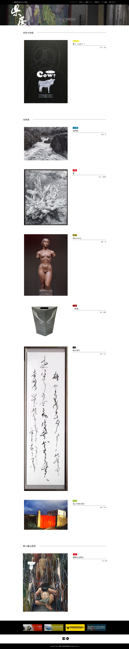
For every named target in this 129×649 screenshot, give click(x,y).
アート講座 (104, 2)
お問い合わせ (112, 2)
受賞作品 (96, 2)
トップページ (73, 2)
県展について (89, 2)
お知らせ (81, 2)
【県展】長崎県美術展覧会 (64, 646)
